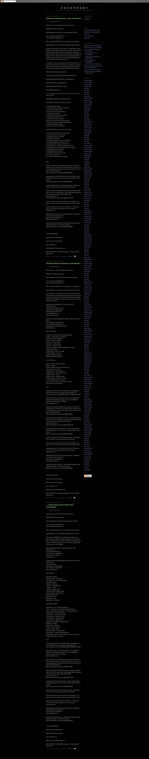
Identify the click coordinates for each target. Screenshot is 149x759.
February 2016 (87, 316)
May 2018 (86, 369)
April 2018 (86, 367)
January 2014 (87, 267)
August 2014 (87, 281)
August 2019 (87, 399)
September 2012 (88, 236)
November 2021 (88, 452)
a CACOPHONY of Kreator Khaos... (93, 64)
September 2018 (88, 377)
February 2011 (87, 198)
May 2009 (86, 161)
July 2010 (86, 186)
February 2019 (87, 387)
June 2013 (86, 253)
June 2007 (86, 116)
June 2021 (86, 442)
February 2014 (87, 269)
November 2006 (88, 102)
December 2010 (88, 194)
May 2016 (86, 322)
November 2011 (88, 216)
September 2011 (88, 212)
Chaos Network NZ (88, 36)
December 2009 (88, 175)
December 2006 (88, 104)
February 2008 (87, 131)
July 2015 (86, 302)
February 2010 (87, 177)
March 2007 (87, 110)
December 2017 (88, 360)
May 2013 (86, 251)
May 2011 (86, 204)
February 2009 (87, 155)
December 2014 (88, 289)
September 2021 (88, 448)
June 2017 (86, 348)
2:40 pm (62, 497)
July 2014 (86, 279)
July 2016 (86, 326)
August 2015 (87, 304)
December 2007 (88, 127)
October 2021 (87, 450)
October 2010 (87, 190)
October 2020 (87, 426)
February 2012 (87, 222)
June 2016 (86, 324)
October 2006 (87, 100)
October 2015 (87, 308)
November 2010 (88, 192)
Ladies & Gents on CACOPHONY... (93, 45)
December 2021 (88, 454)
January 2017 (87, 338)
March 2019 (87, 389)
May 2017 (86, 346)
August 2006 (87, 96)
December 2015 (88, 312)
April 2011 (86, 202)
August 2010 (87, 188)
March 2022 (87, 460)
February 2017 (87, 340)
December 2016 (88, 336)
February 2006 (87, 86)
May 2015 (86, 299)
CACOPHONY (87, 19)
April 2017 (86, 344)
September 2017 (88, 354)
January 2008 (87, 129)
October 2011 (87, 214)
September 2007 (88, 122)
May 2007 (86, 114)
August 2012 (87, 234)
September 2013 (88, 259)
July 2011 (86, 208)
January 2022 (87, 456)
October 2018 (87, 379)
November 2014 (88, 287)
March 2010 (87, 179)
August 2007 (87, 120)
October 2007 (87, 124)
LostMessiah (87, 18)
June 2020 (86, 419)
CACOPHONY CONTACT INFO (92, 30)
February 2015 (87, 293)
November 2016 (88, 334)
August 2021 (87, 446)
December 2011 (88, 218)
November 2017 (88, 358)
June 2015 (86, 301)
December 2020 (88, 430)
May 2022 (86, 464)
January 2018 (87, 361)
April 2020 (86, 415)
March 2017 (87, 342)
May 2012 (86, 228)
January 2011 (87, 196)
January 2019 (87, 385)
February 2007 (87, 108)
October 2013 (87, 261)
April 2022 (86, 462)
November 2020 (88, 428)
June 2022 (86, 466)
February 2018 (87, 363)
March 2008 (87, 133)
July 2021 (86, 444)
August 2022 (87, 470)
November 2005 (88, 80)
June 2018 (86, 371)
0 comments (69, 256)
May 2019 (86, 393)
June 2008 (86, 139)
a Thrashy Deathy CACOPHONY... (92, 69)
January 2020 (87, 409)
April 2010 (86, 180)
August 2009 (87, 167)
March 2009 (87, 157)
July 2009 (86, 165)
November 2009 (88, 173)
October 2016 (87, 332)
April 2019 (86, 391)
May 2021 (86, 440)
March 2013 (87, 247)
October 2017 (87, 356)
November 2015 (88, 310)
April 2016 (86, 320)
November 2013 (88, 263)
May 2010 (86, 182)
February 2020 (87, 411)
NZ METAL (87, 34)
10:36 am (62, 748)
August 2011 (87, 210)
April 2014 (86, 273)
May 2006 (86, 90)
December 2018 (88, 383)
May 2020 (86, 417)
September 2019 (88, 401)
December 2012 (88, 242)
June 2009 (86, 163)
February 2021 (87, 434)
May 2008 (86, 137)
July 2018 (86, 373)
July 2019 (86, 397)
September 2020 (88, 424)
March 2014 (87, 271)
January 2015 (87, 291)
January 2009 (87, 153)
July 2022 (86, 468)
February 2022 (87, 458)
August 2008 (87, 143)
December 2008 (88, 151)
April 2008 (86, 135)
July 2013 (86, 255)
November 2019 (88, 405)
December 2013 (88, 265)
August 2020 (87, 423)
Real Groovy (87, 38)
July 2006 (86, 94)
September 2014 (88, 283)
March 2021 (87, 436)
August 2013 (87, 257)
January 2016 (87, 314)
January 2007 (87, 106)
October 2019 (87, 403)
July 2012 (86, 232)
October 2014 (87, 285)
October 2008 (87, 147)
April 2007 (86, 112)
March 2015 (87, 295)
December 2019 (88, 407)
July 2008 (86, 141)
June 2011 (86, 206)
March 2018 (87, 365)
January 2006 (87, 84)
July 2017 (86, 350)
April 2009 (86, 159)
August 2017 (87, 352)
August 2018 (87, 375)
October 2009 (87, 171)
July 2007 (86, 118)
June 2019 (86, 395)
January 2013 (87, 243)
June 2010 (86, 184)
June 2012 (86, 230)
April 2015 (86, 297)
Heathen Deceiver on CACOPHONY (93, 47)
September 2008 (88, 145)
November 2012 (88, 240)
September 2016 (88, 330)
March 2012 (87, 224)
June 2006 (86, 92)
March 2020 (87, 413)
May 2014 (86, 275)
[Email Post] (74, 256)
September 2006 (88, 98)
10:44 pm (62, 256)
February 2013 (87, 245)
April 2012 (86, 226)
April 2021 (86, 438)
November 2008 (88, 149)
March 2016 (87, 318)
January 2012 (87, 220)
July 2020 (86, 421)
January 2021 (87, 432)
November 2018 (88, 381)
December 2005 (88, 82)
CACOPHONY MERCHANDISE (92, 32)
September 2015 (88, 306)
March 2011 (87, 200)
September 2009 (88, 169)
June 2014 (86, 277)
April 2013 (86, 249)
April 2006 (86, 88)
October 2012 (87, 238)
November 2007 (88, 125)
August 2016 (87, 328)
